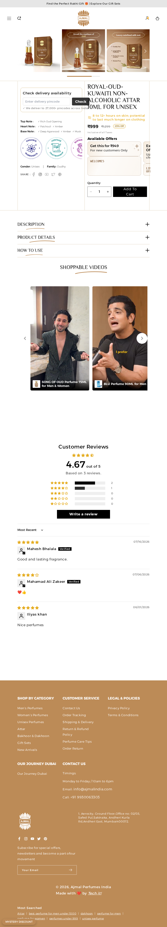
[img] (28, 542)
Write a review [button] (83, 514)
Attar (21, 729)
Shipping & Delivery (78, 722)
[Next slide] (145, 51)
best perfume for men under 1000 (53, 913)
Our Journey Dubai (36, 764)
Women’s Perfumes (32, 715)
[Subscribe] (71, 870)
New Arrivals (27, 750)
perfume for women (31, 918)
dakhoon (87, 913)
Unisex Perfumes (30, 722)
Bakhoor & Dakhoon (33, 736)
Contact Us (71, 708)
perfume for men (109, 913)
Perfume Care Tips (77, 742)
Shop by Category (35, 698)
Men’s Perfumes (29, 708)
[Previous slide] (21, 51)
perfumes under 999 (63, 918)
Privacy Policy (119, 708)
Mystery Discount (19, 921)
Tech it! (95, 893)
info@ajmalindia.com (92, 789)
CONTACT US (74, 764)
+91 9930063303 (85, 797)
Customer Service (81, 698)
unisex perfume (93, 918)
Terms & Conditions (123, 715)
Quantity (93, 183)
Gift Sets (24, 743)
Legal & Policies (124, 698)
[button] (9, 18)
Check (80, 102)
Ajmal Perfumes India (91, 887)
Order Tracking (74, 715)
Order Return (73, 748)
